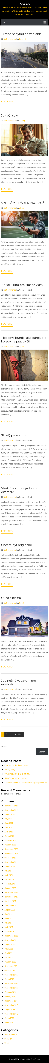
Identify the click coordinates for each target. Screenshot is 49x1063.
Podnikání (23, 39)
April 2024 (8, 875)
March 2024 (9, 879)
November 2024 (11, 853)
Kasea (24, 4)
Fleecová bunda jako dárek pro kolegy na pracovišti (23, 339)
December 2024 (11, 849)
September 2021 (11, 975)
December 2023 (11, 892)
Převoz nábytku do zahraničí (21, 34)
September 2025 (11, 810)
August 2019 (9, 1009)
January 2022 (10, 962)
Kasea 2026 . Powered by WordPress (24, 1059)
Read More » (7, 101)
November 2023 (11, 897)
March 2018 (9, 1018)
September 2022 (11, 940)
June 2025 (8, 823)
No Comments (10, 39)
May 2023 (8, 923)
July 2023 (8, 914)
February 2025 (10, 840)
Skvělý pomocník (13, 435)
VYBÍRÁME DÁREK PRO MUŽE (23, 203)
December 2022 (11, 936)
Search (4, 746)
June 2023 (8, 918)
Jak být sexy (10, 115)
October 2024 (10, 857)
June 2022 (8, 949)
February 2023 (10, 931)
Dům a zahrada (10, 1034)
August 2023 (9, 910)
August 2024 (9, 866)
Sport (21, 346)
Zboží (21, 208)
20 (15, 734)
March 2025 (9, 836)
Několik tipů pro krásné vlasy (22, 285)
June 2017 (8, 1022)
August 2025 (9, 814)
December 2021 (11, 966)
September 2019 (11, 1005)
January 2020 (10, 996)
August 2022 (9, 944)
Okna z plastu (11, 598)
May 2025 (8, 827)
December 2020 (11, 983)
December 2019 (11, 1001)
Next (20, 734)
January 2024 (10, 888)
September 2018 (11, 1014)
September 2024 (11, 862)
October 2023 (10, 901)
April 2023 (8, 927)
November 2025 (11, 805)
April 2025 (8, 831)
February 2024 (10, 884)
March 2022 (9, 957)
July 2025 (8, 818)
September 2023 (11, 905)
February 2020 (10, 992)
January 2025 (10, 844)
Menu (4, 22)
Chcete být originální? (17, 545)
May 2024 (8, 871)
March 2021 (9, 979)
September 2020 (11, 988)
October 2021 (9, 970)
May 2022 (8, 953)
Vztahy (22, 120)
